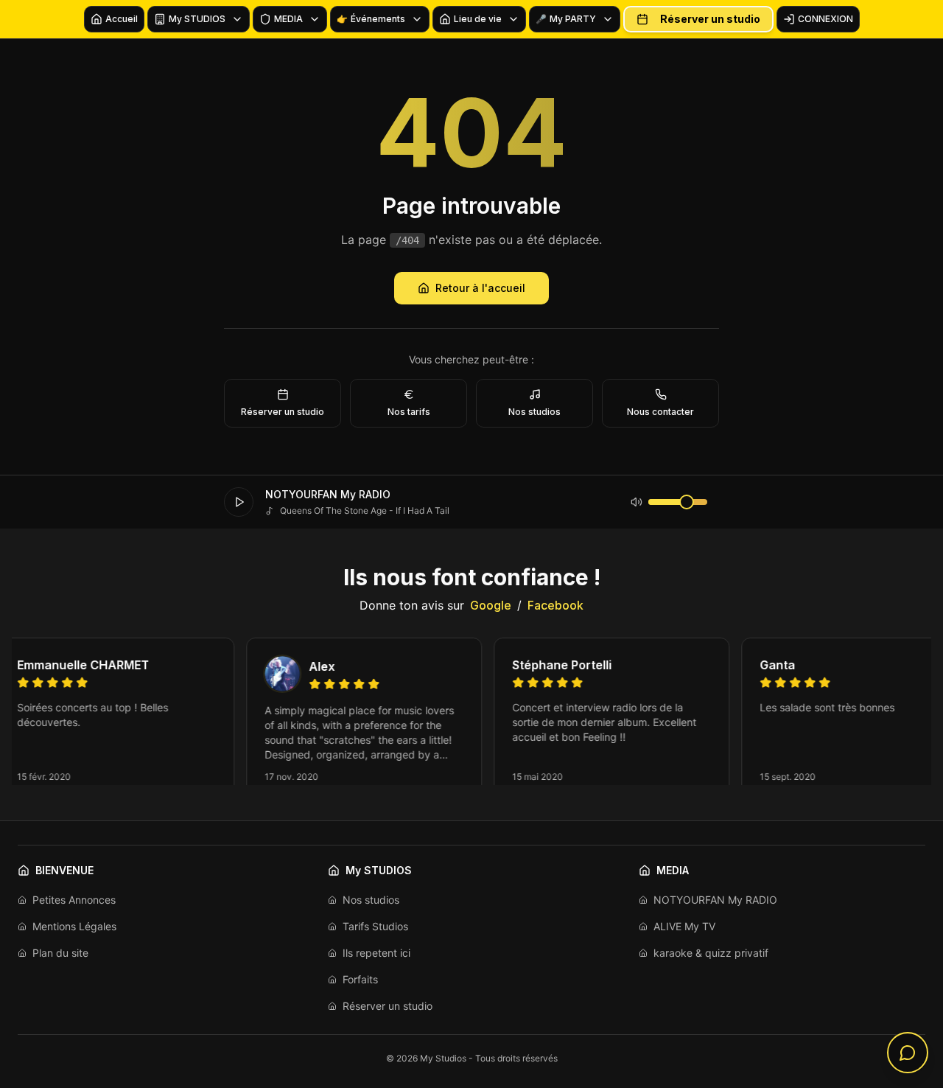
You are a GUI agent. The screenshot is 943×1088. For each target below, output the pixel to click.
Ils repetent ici (376, 952)
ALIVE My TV (684, 926)
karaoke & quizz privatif (710, 952)
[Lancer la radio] (238, 502)
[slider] (686, 502)
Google (490, 605)
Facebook (555, 605)
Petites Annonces (74, 899)
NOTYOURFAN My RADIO (715, 899)
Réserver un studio (710, 19)
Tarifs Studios (375, 926)
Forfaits (360, 979)
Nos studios (371, 899)
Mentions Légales (74, 926)
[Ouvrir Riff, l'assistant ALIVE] (907, 1052)
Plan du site (60, 952)
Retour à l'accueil (480, 288)
